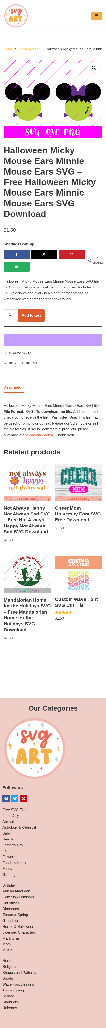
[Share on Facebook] (17, 254)
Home (8, 49)
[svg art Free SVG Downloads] (16, 15)
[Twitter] (14, 798)
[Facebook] (6, 798)
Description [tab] (14, 387)
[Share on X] (44, 254)
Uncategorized (29, 49)
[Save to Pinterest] (72, 254)
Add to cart (31, 315)
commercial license (38, 435)
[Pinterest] (23, 798)
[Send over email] (17, 267)
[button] (94, 67)
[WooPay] (53, 340)
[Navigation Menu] (96, 16)
